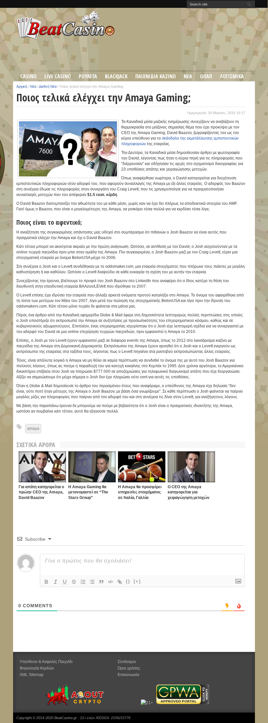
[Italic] (55, 582)
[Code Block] (110, 582)
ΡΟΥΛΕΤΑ (88, 76)
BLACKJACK (116, 76)
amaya (33, 428)
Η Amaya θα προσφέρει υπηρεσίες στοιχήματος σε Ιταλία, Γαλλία (139, 492)
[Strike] (73, 582)
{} (128, 581)
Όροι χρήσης (129, 668)
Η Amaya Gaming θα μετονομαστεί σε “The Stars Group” (88, 492)
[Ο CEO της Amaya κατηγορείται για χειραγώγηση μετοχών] (191, 466)
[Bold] (46, 582)
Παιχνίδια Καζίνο (155, 76)
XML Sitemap (31, 674)
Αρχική (21, 86)
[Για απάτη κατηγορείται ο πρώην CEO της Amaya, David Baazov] (42, 466)
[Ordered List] (83, 582)
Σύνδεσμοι (127, 661)
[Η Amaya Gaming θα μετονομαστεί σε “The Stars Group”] (92, 466)
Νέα (33, 86)
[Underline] (64, 582)
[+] (137, 581)
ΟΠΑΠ (206, 76)
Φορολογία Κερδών (37, 668)
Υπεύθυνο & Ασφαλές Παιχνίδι (46, 661)
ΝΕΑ (188, 76)
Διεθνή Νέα (48, 86)
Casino (28, 76)
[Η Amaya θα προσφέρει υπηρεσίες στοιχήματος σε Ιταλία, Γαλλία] (141, 466)
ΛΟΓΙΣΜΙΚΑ (232, 76)
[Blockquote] (101, 582)
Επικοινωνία (128, 674)
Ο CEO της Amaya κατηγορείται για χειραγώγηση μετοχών (188, 492)
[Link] (119, 582)
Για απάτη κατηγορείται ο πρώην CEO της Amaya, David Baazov (41, 492)
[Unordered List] (92, 582)
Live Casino (57, 76)
